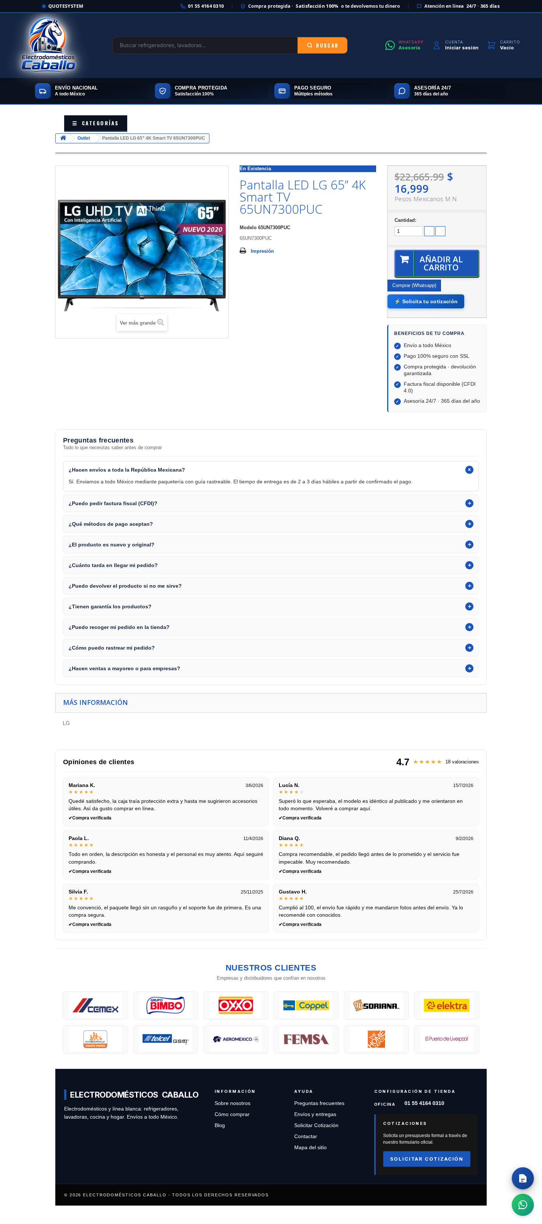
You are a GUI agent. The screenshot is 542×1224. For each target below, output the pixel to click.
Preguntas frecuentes (319, 1103)
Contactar (305, 1136)
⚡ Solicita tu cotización (426, 301)
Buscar (327, 45)
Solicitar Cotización (316, 1125)
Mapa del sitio (310, 1147)
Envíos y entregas (315, 1114)
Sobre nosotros (232, 1103)
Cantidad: (405, 220)
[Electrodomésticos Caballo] (48, 45)
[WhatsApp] (523, 1205)
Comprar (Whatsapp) (414, 285)
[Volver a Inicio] (63, 138)
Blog (220, 1125)
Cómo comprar (232, 1114)
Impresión (262, 251)
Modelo (248, 227)
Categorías (95, 123)
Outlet (83, 138)
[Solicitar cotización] (523, 1178)
